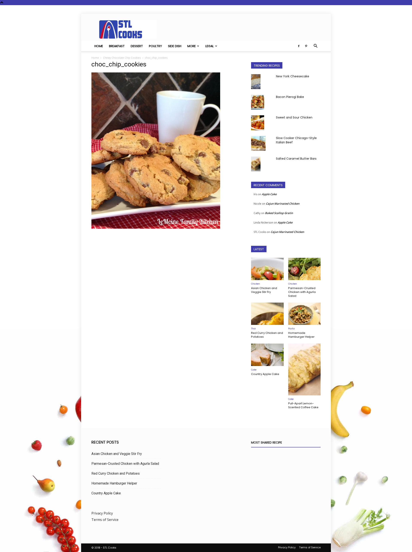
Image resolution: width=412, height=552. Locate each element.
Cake (253, 369)
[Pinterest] (306, 46)
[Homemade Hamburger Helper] (304, 314)
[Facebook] (298, 46)
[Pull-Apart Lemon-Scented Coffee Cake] (304, 369)
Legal (209, 46)
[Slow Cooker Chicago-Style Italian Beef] (258, 143)
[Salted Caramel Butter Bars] (256, 163)
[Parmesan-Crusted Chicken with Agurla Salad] (304, 269)
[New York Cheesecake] (256, 81)
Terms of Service (104, 519)
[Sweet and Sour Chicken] (257, 122)
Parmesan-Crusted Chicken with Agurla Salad (302, 292)
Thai (253, 328)
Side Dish (174, 46)
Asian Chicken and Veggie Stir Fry (264, 290)
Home (98, 46)
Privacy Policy (102, 513)
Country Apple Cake (265, 374)
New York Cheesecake (292, 76)
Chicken (255, 283)
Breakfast (117, 46)
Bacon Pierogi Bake (290, 97)
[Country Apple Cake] (267, 355)
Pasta (291, 328)
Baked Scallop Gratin (279, 213)
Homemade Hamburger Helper (301, 335)
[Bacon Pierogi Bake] (257, 102)
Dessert (137, 46)
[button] (315, 46)
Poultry (155, 46)
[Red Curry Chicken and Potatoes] (267, 314)
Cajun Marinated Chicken (282, 204)
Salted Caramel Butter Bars (296, 158)
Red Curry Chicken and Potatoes (267, 335)
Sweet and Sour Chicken (294, 117)
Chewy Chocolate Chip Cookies (122, 58)
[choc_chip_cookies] (155, 227)
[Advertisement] (166, 275)
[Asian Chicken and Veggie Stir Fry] (267, 269)
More (191, 46)
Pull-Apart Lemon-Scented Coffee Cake (303, 405)
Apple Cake (269, 194)
